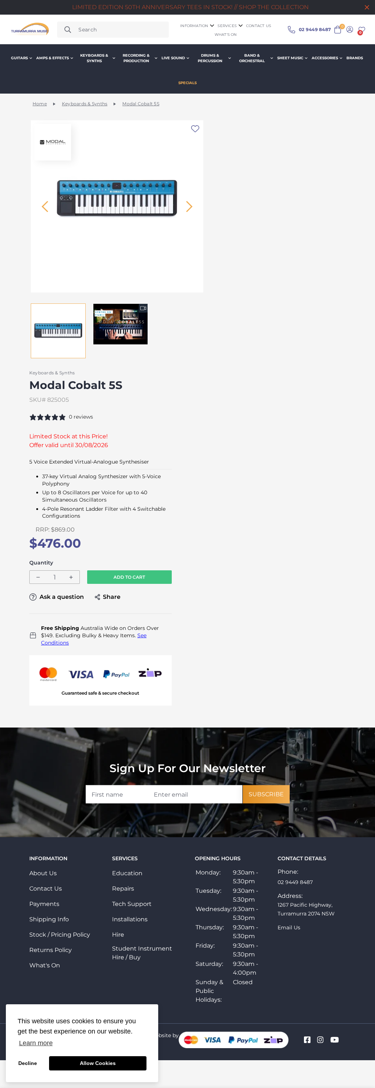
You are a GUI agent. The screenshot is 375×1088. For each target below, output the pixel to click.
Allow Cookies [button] (98, 1063)
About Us (43, 873)
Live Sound (173, 58)
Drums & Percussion (210, 58)
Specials (187, 82)
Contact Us (45, 888)
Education (127, 873)
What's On (44, 965)
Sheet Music (290, 58)
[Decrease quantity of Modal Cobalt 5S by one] (38, 577)
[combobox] (113, 30)
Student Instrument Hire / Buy (142, 953)
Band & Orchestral (252, 58)
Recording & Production (136, 58)
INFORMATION (194, 25)
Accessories (325, 58)
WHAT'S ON (226, 34)
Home (40, 103)
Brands (354, 58)
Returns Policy (50, 950)
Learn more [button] (36, 1043)
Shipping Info (49, 919)
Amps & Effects (52, 58)
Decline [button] (27, 1063)
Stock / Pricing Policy (59, 934)
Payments (44, 903)
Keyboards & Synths (94, 58)
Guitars (19, 58)
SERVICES (227, 25)
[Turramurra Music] (29, 30)
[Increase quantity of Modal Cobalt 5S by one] (71, 577)
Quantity (41, 563)
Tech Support (132, 903)
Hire (118, 934)
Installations (130, 919)
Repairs (123, 888)
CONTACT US (258, 25)
